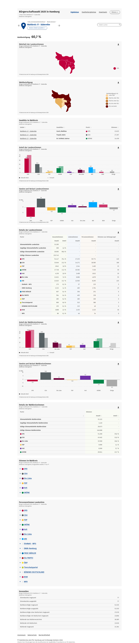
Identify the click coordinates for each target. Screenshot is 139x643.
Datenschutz (32, 635)
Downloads (103, 12)
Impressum (21, 635)
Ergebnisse (75, 12)
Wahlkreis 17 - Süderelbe (28, 131)
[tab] (69, 469)
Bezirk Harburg (51, 21)
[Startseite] (69, 4)
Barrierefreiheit (44, 635)
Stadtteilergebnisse (89, 12)
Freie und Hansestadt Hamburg (36, 21)
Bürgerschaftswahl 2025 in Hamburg (39, 11)
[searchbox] (109, 24)
